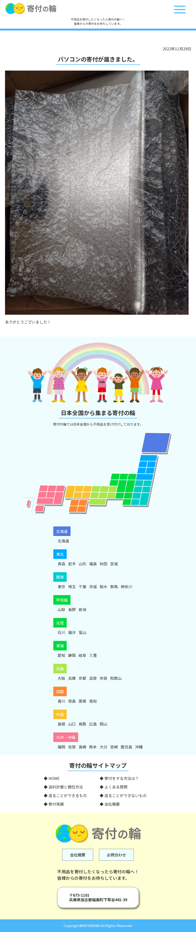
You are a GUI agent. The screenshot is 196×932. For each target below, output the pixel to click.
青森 (61, 563)
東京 (61, 586)
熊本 (93, 747)
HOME (54, 778)
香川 (61, 701)
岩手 (72, 563)
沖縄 (139, 747)
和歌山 (116, 678)
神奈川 (126, 586)
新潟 (82, 609)
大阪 (61, 678)
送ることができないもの (125, 795)
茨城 (93, 586)
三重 (93, 655)
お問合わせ (116, 855)
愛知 (61, 655)
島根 (61, 724)
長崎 (82, 747)
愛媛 (82, 701)
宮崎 (114, 747)
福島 (93, 563)
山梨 (61, 609)
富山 (82, 632)
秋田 (103, 563)
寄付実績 (56, 804)
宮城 (114, 563)
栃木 (103, 586)
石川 (61, 632)
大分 (103, 747)
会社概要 (112, 804)
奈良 (103, 678)
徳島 (72, 701)
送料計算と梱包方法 (66, 787)
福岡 (61, 747)
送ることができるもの (68, 795)
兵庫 (72, 678)
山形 (82, 563)
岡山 (103, 724)
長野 (72, 609)
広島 (93, 724)
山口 (72, 724)
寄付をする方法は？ (121, 778)
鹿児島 (126, 747)
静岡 (72, 655)
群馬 (114, 586)
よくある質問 (115, 787)
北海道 (63, 541)
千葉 (82, 586)
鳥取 (82, 724)
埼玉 (72, 586)
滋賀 (93, 678)
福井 (72, 632)
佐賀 (72, 747)
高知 (93, 701)
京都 (82, 678)
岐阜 (82, 655)
